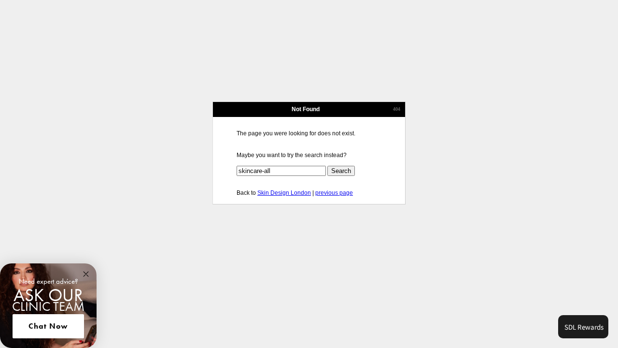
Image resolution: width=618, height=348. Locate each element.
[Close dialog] (86, 274)
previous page (334, 192)
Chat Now (48, 326)
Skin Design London (284, 192)
